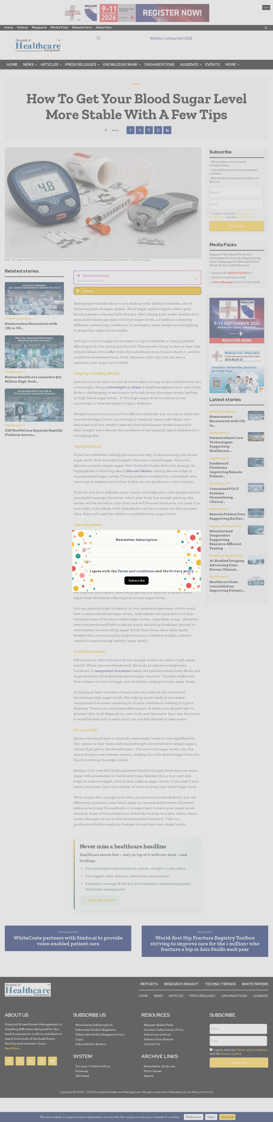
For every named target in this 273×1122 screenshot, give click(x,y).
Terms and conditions (136, 571)
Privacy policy (181, 571)
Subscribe (137, 580)
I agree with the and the (141, 571)
